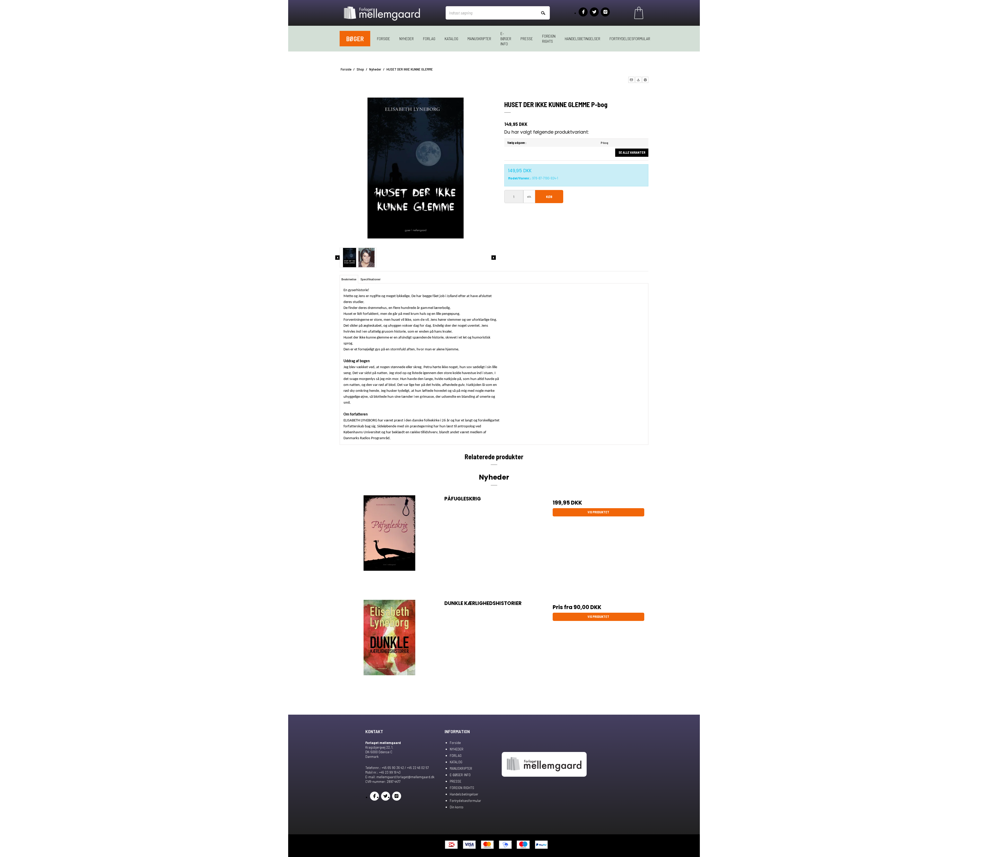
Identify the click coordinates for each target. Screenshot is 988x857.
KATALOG (451, 38)
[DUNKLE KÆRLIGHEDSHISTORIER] (389, 649)
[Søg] (543, 13)
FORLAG (429, 38)
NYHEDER (406, 38)
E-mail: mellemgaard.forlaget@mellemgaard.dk (399, 777)
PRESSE (527, 38)
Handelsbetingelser (582, 38)
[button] (631, 80)
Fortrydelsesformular (630, 38)
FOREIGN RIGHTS (548, 38)
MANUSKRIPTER (479, 38)
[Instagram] (605, 11)
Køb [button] (549, 196)
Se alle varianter (632, 152)
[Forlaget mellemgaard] (382, 13)
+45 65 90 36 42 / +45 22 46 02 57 (405, 767)
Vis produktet (598, 512)
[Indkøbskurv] (638, 13)
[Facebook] (583, 11)
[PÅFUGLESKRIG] (389, 545)
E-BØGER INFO (505, 38)
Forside (383, 38)
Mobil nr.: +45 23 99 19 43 (383, 772)
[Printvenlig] (645, 80)
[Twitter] (594, 11)
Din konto (456, 807)
